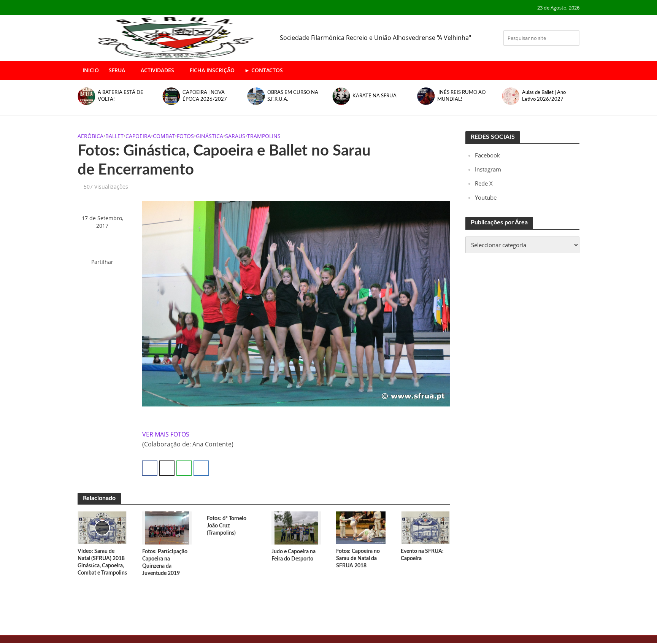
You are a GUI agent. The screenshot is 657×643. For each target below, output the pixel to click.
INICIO (91, 70)
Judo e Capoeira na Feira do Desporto (293, 555)
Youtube (486, 197)
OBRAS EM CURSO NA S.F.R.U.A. (292, 96)
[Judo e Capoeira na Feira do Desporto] (296, 527)
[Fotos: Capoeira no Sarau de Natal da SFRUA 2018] (361, 527)
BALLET (114, 136)
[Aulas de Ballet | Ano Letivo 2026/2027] (510, 96)
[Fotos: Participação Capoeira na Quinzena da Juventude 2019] (167, 527)
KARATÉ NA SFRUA (374, 96)
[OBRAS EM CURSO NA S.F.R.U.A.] (256, 96)
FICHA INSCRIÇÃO (212, 70)
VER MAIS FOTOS (165, 434)
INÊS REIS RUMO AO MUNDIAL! (461, 96)
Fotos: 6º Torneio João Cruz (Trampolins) (226, 526)
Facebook (487, 155)
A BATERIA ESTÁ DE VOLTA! (120, 96)
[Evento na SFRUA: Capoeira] (425, 527)
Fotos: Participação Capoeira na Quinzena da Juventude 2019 (164, 562)
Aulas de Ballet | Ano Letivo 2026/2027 (544, 96)
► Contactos (263, 70)
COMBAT (164, 136)
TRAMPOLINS (264, 136)
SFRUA (117, 70)
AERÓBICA (90, 136)
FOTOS (185, 136)
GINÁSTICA (209, 136)
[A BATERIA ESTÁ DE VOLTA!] (86, 96)
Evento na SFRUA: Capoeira (422, 555)
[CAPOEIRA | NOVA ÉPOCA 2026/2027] (170, 96)
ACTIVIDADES (157, 70)
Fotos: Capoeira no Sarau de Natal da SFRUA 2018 (358, 558)
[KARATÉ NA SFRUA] (340, 96)
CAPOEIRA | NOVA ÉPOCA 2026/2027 (204, 96)
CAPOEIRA (138, 136)
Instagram (488, 169)
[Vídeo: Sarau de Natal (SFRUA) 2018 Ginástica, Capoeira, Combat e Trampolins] (102, 527)
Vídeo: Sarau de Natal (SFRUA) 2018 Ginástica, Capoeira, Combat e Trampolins (102, 562)
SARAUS (235, 136)
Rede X (484, 183)
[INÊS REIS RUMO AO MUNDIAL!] (425, 96)
